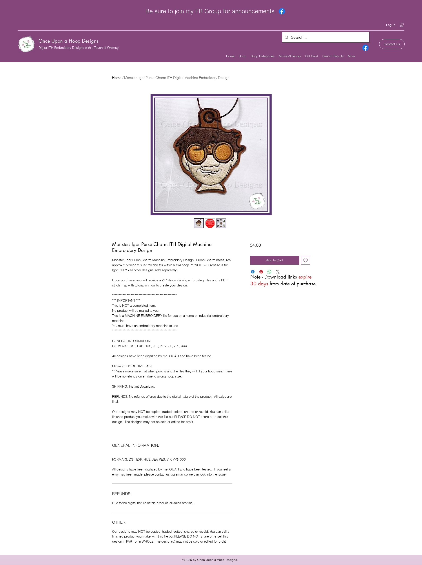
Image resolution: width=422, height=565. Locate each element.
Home (117, 77)
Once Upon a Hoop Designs (68, 41)
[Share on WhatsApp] (269, 271)
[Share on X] (277, 271)
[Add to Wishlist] (305, 260)
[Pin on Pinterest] (261, 271)
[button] (401, 25)
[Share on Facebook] (252, 271)
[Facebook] (282, 11)
